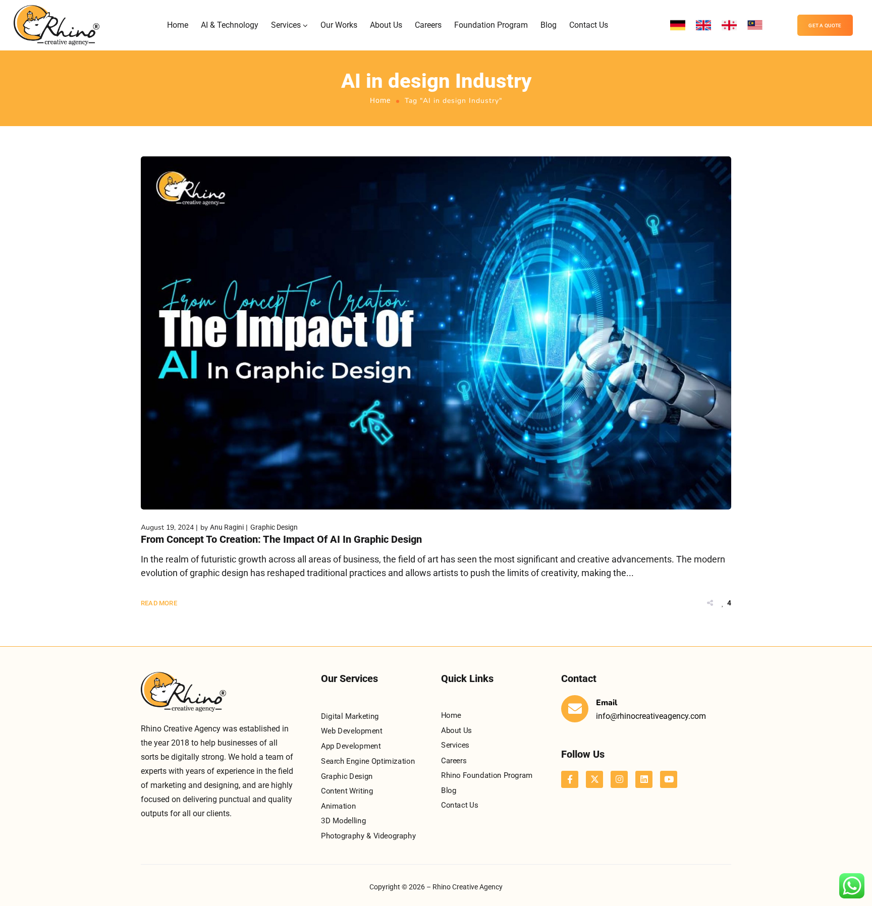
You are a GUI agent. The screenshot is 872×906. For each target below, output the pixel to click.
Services (286, 25)
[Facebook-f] (569, 779)
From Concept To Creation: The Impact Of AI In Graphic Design (281, 539)
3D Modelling (343, 820)
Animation (338, 805)
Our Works (338, 25)
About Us (386, 25)
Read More (159, 603)
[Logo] (56, 25)
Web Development (352, 730)
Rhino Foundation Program (486, 774)
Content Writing (347, 791)
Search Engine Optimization (368, 760)
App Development (351, 746)
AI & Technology (229, 25)
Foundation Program (491, 25)
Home (177, 25)
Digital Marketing (350, 716)
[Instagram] (619, 779)
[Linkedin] (643, 779)
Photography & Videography (368, 835)
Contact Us (588, 25)
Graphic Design (274, 527)
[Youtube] (668, 779)
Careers (428, 25)
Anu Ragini (227, 527)
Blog (548, 25)
